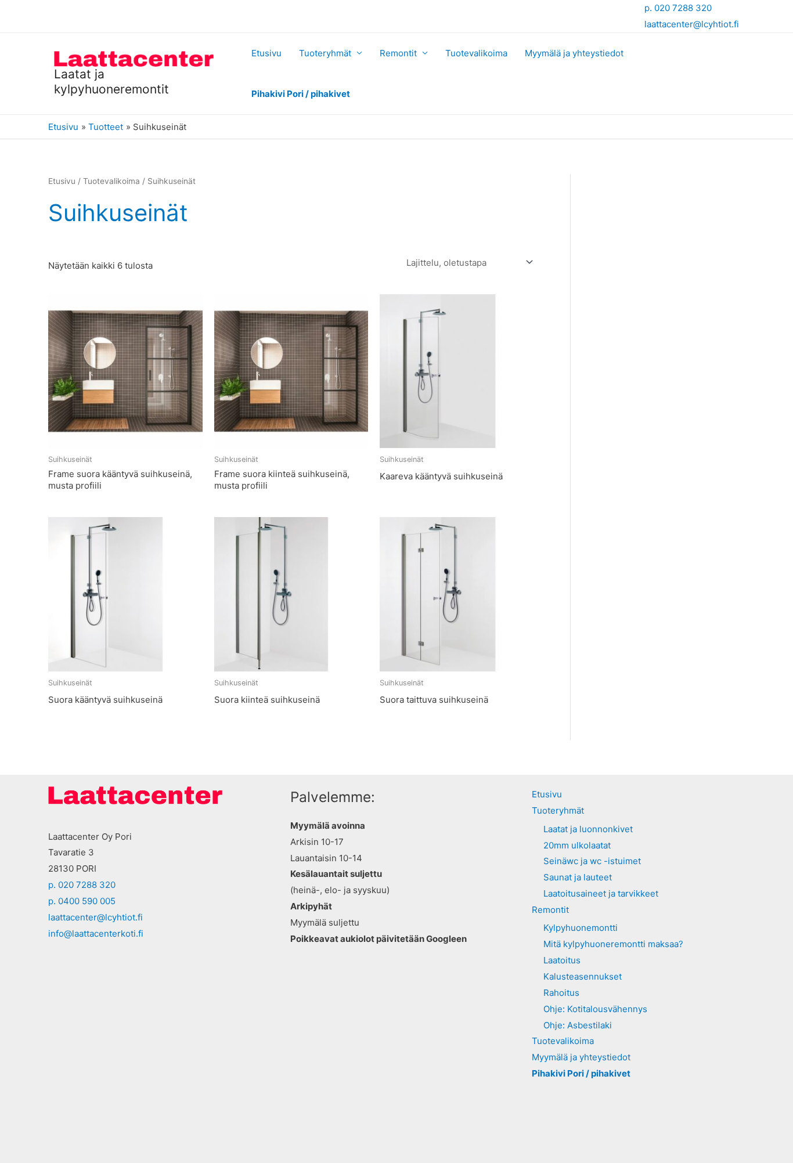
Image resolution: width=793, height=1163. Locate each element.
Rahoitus (561, 992)
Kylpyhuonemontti (580, 927)
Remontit (398, 53)
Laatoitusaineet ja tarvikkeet (600, 893)
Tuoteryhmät (325, 53)
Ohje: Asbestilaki (577, 1025)
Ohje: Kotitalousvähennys (595, 1008)
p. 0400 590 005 (82, 900)
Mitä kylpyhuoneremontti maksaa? (613, 943)
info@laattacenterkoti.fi (95, 933)
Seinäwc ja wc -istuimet (592, 860)
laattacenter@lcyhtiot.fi (691, 24)
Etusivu (266, 53)
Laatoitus (562, 960)
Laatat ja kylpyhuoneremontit (111, 81)
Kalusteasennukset (582, 976)
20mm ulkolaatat (577, 845)
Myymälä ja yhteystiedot (574, 53)
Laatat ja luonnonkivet (588, 829)
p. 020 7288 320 (678, 7)
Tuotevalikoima (476, 53)
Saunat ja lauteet (577, 877)
